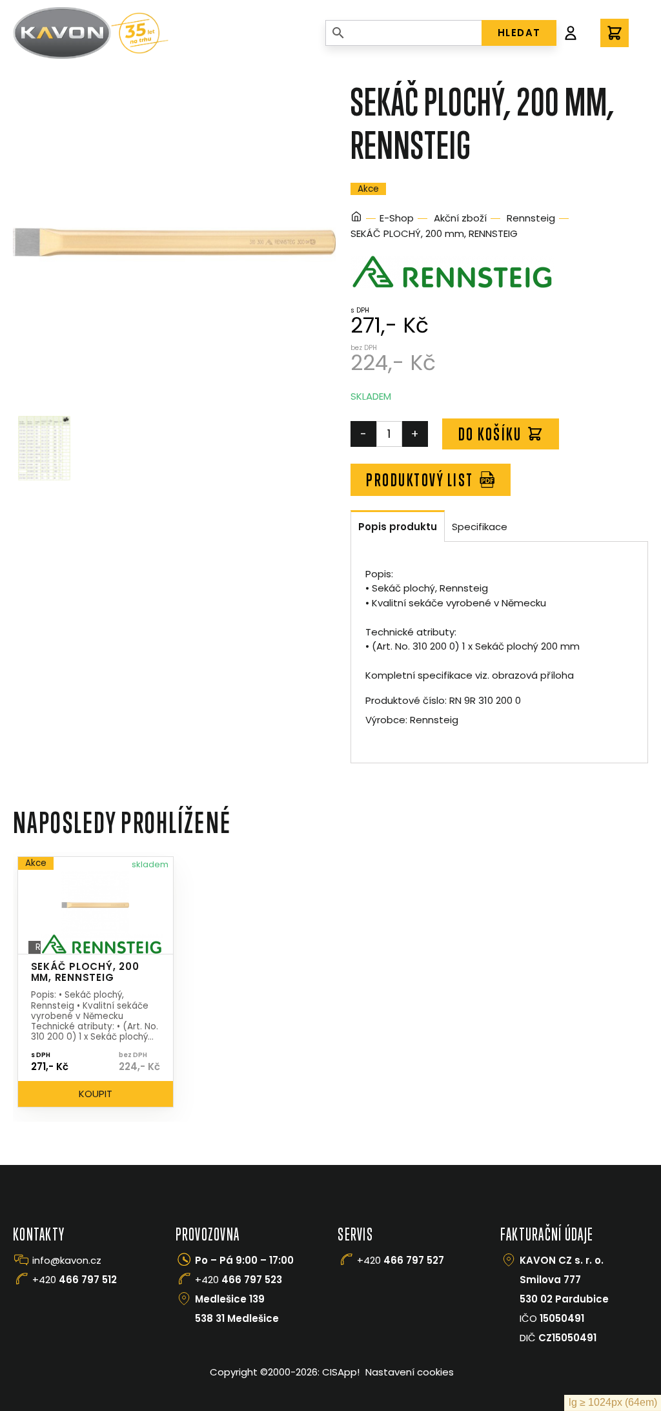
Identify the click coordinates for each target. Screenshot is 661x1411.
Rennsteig (531, 218)
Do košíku (490, 434)
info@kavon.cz (66, 1260)
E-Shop (397, 218)
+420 (74, 1279)
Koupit (95, 1093)
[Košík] (614, 33)
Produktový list (420, 479)
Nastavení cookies (409, 1372)
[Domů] (356, 219)
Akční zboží (460, 218)
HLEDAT (519, 32)
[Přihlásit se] (570, 33)
